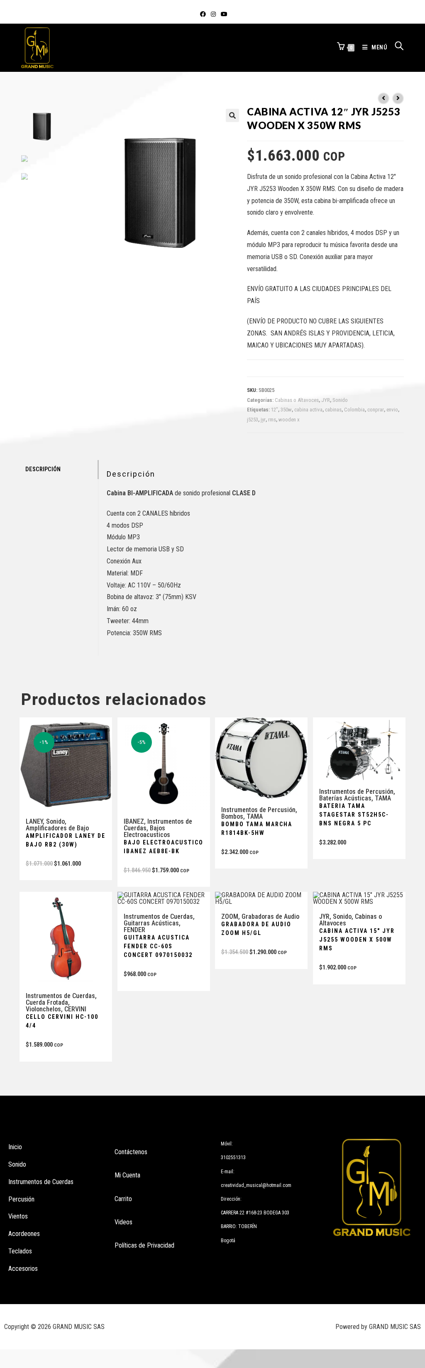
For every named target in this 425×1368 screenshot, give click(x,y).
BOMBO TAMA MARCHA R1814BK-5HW (256, 828)
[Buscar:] (396, 47)
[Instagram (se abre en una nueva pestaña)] (213, 14)
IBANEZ (134, 821)
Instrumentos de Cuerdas (60, 996)
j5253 (252, 419)
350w (286, 409)
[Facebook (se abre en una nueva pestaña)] (203, 14)
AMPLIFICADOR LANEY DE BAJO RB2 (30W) (65, 840)
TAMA (255, 816)
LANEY (34, 821)
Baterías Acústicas (345, 798)
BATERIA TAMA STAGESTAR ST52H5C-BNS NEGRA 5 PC (354, 815)
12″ (274, 409)
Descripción (43, 469)
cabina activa (308, 409)
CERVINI (75, 1009)
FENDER (134, 930)
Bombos (232, 816)
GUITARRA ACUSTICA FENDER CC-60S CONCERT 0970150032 (158, 946)
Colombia (354, 409)
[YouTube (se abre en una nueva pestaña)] (222, 14)
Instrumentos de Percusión (258, 810)
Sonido (340, 400)
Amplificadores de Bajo (57, 828)
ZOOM (229, 916)
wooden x (289, 419)
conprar (375, 409)
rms (272, 419)
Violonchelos (43, 1009)
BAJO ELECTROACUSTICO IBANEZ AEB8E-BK (163, 846)
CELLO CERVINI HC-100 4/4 (62, 1021)
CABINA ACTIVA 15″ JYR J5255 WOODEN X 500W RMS (357, 939)
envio (392, 409)
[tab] (59, 469)
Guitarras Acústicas (151, 923)
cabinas (333, 409)
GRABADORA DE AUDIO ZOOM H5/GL (256, 928)
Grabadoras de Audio (270, 916)
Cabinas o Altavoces (297, 400)
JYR (325, 400)
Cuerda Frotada (47, 1002)
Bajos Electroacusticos (147, 831)
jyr (263, 419)
